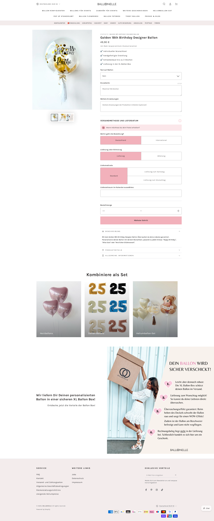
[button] (164, 4)
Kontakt (40, 478)
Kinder (113, 23)
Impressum (77, 482)
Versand (111, 46)
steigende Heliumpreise (47, 494)
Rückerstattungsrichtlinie (48, 490)
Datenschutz (78, 478)
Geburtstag (87, 23)
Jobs (74, 474)
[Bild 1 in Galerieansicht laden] (54, 117)
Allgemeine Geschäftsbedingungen (52, 486)
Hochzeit (97, 23)
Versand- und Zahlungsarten (49, 482)
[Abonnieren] (176, 475)
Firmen (157, 23)
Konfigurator (59, 23)
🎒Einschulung (73, 23)
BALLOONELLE (47, 506)
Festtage (148, 23)
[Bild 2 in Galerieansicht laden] (62, 117)
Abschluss (138, 23)
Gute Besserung (124, 23)
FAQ (38, 474)
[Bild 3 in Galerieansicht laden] (69, 117)
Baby (106, 23)
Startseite (104, 34)
